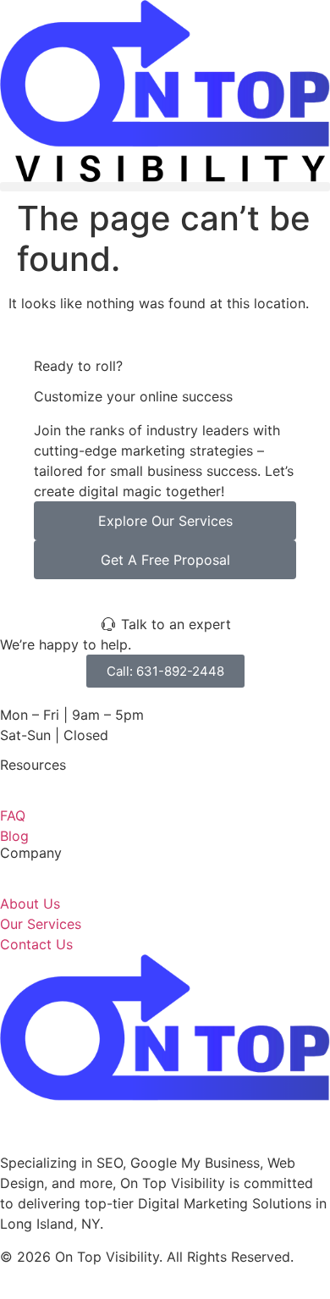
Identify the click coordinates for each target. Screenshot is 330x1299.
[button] (165, 186)
